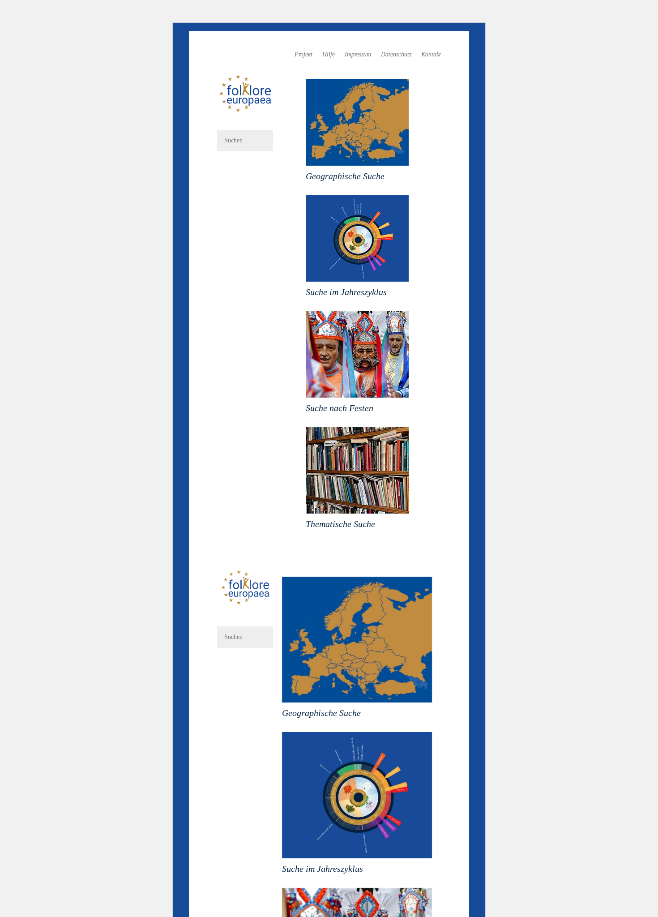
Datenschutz (396, 54)
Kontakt (431, 54)
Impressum (358, 54)
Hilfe (328, 54)
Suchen (245, 166)
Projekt (303, 54)
